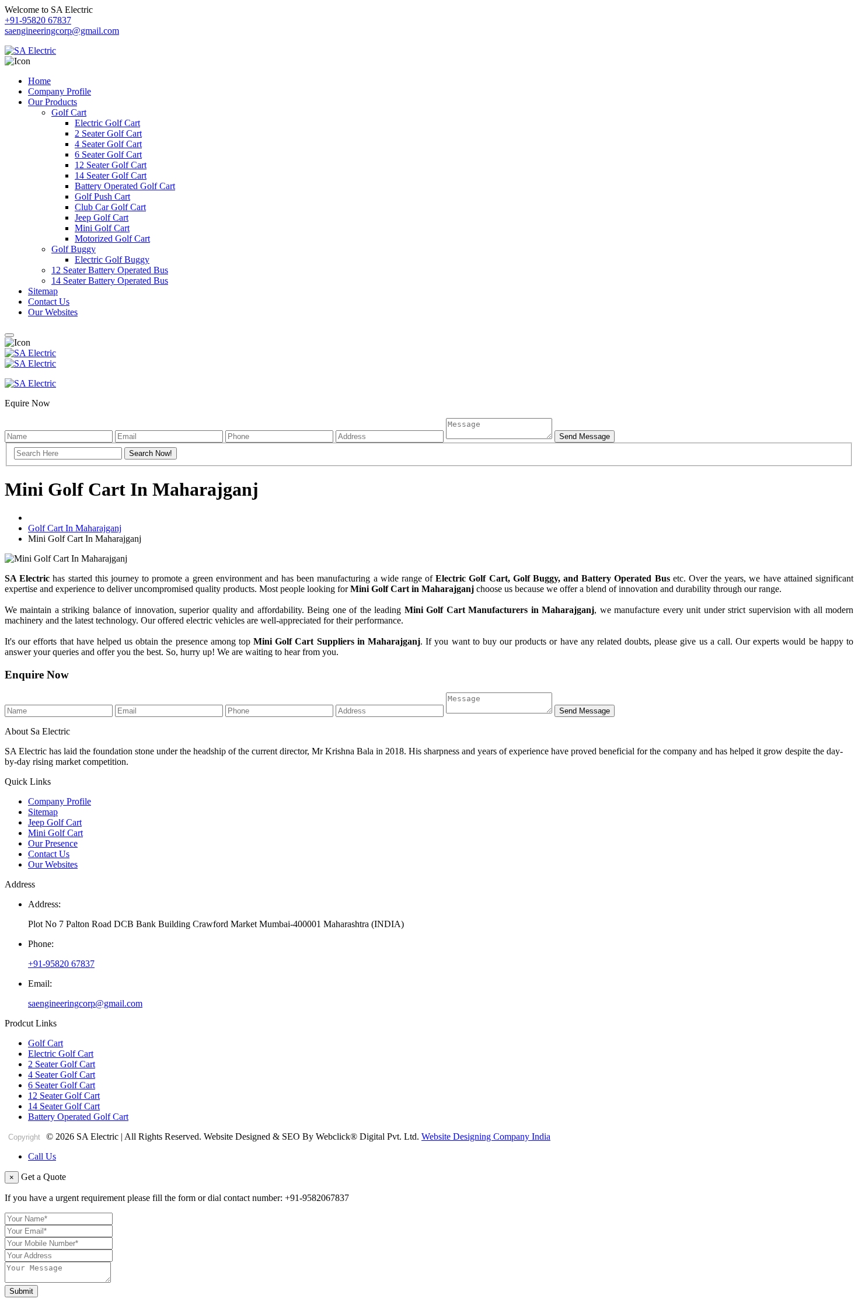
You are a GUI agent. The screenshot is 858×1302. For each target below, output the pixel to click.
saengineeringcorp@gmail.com (62, 31)
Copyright (24, 1137)
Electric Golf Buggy (112, 259)
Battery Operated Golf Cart (125, 186)
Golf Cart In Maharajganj (74, 528)
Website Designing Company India (485, 1136)
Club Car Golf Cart (110, 207)
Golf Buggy (73, 249)
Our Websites (53, 312)
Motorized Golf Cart (112, 238)
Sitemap (43, 291)
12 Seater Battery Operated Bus (109, 270)
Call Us (42, 1156)
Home (39, 81)
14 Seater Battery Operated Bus (109, 281)
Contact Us (48, 302)
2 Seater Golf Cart (108, 133)
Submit (21, 1291)
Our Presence (53, 843)
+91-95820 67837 (38, 20)
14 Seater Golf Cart (111, 175)
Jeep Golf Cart (101, 217)
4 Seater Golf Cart (108, 144)
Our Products (52, 102)
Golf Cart (68, 112)
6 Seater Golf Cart (108, 154)
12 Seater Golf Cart (111, 165)
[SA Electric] (30, 50)
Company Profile (59, 91)
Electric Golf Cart (107, 123)
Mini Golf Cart (102, 228)
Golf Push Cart (102, 196)
